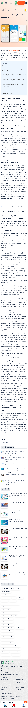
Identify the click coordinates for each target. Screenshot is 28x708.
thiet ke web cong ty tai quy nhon (9, 612)
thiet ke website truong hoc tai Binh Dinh (11, 645)
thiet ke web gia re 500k (7, 615)
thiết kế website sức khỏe (7, 639)
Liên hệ (2, 691)
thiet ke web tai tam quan (7, 624)
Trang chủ (3, 9)
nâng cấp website (6, 597)
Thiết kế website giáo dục (7, 633)
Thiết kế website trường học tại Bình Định (11, 648)
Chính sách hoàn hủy (19, 685)
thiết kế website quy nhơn (7, 636)
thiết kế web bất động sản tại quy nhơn (10, 609)
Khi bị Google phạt (10, 88)
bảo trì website (5, 588)
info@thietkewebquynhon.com (10, 674)
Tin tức (8, 9)
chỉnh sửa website (15, 588)
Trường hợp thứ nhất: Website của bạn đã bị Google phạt (15, 75)
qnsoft (14, 597)
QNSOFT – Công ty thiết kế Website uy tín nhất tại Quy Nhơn (13, 92)
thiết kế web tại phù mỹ (7, 621)
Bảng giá (3, 689)
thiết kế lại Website (14, 50)
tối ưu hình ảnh (5, 651)
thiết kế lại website (6, 606)
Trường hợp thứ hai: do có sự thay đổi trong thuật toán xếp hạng (15, 80)
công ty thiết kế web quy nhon (8, 594)
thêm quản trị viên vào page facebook (10, 603)
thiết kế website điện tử (7, 630)
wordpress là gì (16, 654)
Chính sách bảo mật (19, 689)
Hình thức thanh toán (19, 682)
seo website (12, 600)
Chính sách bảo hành (19, 691)
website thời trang (6, 654)
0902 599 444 (21, 2)
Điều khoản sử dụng (19, 687)
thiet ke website (19, 627)
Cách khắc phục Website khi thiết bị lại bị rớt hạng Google (14, 85)
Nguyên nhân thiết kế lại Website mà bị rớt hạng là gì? (12, 70)
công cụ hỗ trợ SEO (6, 591)
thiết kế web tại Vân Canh (7, 627)
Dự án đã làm (4, 687)
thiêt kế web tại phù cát (7, 618)
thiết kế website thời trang (7, 642)
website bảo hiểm (15, 651)
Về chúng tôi (3, 685)
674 (26, 20)
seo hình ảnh (4, 600)
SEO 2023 (20, 597)
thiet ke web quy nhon (20, 615)
